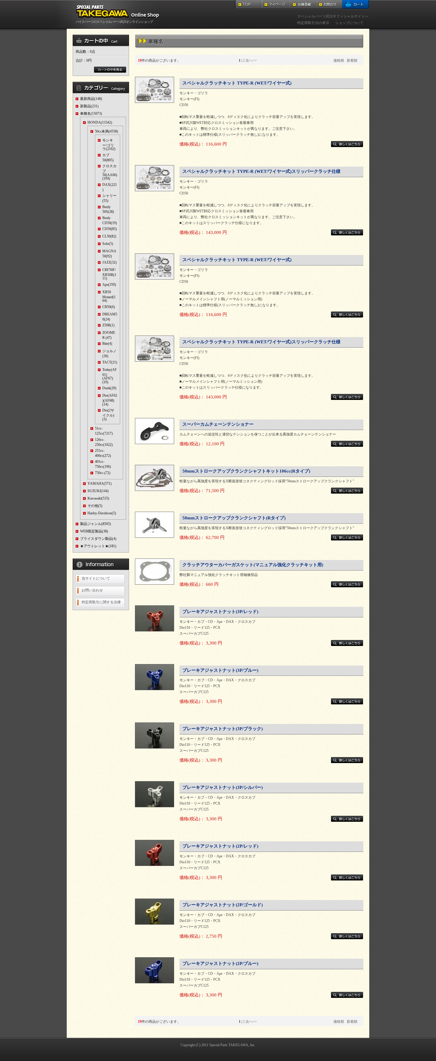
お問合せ (329, 4)
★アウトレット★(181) (98, 546)
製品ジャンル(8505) (95, 524)
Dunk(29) (109, 388)
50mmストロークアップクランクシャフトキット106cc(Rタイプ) (246, 471)
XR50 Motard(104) (109, 296)
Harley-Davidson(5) (101, 513)
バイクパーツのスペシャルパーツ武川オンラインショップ (114, 21)
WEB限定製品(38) (94, 531)
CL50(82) (109, 236)
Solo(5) (107, 244)
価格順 (338, 60)
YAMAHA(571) (99, 483)
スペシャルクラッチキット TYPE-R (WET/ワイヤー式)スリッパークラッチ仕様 (261, 171)
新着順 (352, 60)
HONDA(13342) (99, 122)
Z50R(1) (108, 325)
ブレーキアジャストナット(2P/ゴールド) (222, 904)
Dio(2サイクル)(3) (108, 414)
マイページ (275, 4)
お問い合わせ (92, 590)
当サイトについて (96, 578)
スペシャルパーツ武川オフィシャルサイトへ (332, 16)
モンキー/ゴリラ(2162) (108, 144)
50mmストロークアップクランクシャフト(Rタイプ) (234, 518)
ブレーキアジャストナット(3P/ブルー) (220, 670)
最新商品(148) (91, 99)
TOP (248, 4)
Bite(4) (107, 344)
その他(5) (94, 506)
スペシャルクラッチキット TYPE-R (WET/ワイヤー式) (237, 83)
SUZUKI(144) (98, 491)
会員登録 (302, 4)
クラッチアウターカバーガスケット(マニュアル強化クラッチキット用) (252, 564)
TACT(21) (109, 362)
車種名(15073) (91, 113)
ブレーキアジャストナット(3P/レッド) (220, 611)
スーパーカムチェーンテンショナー (218, 424)
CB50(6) (108, 307)
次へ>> (251, 60)
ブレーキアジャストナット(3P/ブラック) (222, 728)
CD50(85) (109, 229)
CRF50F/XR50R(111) (109, 274)
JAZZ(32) (109, 262)
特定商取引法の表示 (313, 23)
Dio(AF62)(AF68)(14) (109, 399)
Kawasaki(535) (98, 498)
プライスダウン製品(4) (98, 539)
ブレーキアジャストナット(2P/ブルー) (220, 963)
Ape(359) (109, 285)
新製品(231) (89, 106)
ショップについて (349, 23)
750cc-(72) (102, 473)
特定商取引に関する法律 (101, 602)
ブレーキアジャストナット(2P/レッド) (220, 846)
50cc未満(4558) (106, 131)
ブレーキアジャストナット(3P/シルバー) (222, 787)
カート (355, 4)
